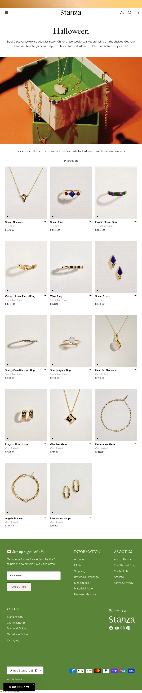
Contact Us (121, 571)
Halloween (15, 691)
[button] (19, 687)
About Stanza (122, 559)
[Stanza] (71, 12)
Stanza (18, 679)
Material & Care (83, 588)
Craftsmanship (16, 622)
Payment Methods (85, 594)
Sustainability (15, 616)
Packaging (13, 640)
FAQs (77, 565)
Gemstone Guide (17, 634)
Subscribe (18, 586)
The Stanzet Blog (124, 565)
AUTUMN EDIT (80, 4)
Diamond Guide (16, 628)
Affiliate (119, 577)
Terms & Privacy (123, 582)
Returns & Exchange (86, 577)
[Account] (121, 12)
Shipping (79, 571)
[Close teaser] (33, 684)
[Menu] (6, 12)
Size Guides (81, 582)
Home (3, 691)
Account (79, 559)
